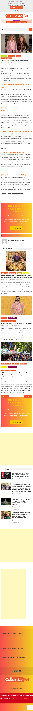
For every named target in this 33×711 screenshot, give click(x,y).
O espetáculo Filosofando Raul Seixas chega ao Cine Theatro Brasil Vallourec (20, 475)
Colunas (4, 56)
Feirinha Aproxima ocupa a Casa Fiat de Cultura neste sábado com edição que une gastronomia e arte (15, 375)
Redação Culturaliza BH (16, 240)
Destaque (11, 56)
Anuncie (22, 3)
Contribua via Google (16, 8)
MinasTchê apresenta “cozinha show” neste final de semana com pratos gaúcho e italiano (16, 276)
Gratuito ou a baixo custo (8, 321)
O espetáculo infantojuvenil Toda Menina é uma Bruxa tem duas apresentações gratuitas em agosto (21, 515)
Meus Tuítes (4, 652)
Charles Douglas (15, 325)
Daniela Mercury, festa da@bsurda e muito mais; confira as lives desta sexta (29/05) (6, 397)
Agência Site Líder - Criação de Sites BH (22, 699)
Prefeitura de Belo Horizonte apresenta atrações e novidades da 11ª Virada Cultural (21, 502)
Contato (16, 3)
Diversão (8, 235)
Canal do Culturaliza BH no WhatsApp (16, 5)
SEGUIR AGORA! (16, 228)
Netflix (16, 235)
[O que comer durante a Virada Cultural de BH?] (16, 305)
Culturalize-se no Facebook (13, 633)
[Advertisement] (16, 449)
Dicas (19, 273)
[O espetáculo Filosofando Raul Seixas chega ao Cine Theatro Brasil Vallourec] (6, 475)
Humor (12, 235)
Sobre (10, 3)
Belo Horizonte (6, 363)
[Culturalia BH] (16, 679)
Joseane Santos (14, 379)
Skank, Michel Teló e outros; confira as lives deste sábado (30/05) (29, 397)
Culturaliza (5, 273)
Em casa (18, 56)
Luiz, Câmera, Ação (6, 58)
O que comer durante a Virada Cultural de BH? (16, 323)
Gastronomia (12, 317)
